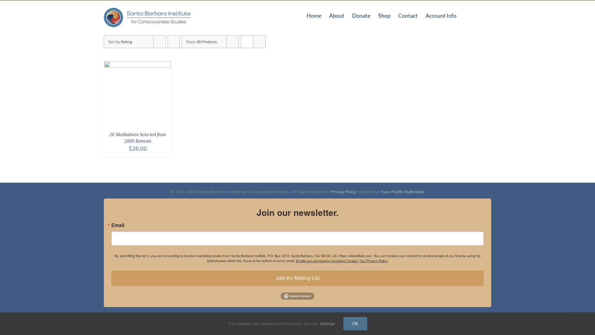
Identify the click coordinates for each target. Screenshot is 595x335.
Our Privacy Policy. (373, 260)
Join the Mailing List (298, 278)
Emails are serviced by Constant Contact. (327, 260)
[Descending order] (174, 41)
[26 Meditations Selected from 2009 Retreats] (137, 65)
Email (117, 225)
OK (355, 323)
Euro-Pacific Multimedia (402, 191)
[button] (481, 14)
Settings (328, 323)
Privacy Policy (343, 191)
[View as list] (259, 42)
